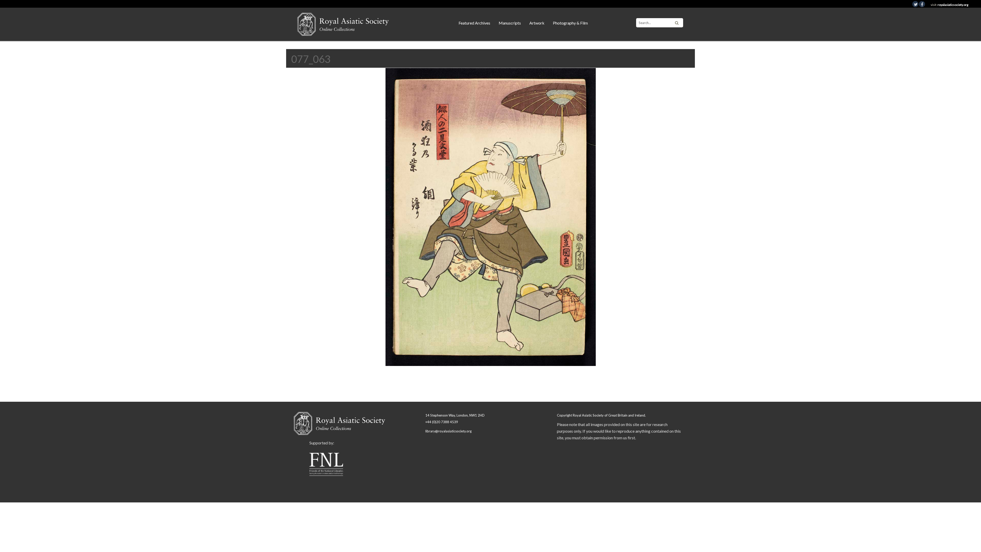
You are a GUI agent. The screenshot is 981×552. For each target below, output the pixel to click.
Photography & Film (570, 22)
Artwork (536, 22)
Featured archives (474, 22)
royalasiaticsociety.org (953, 5)
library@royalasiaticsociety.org (448, 431)
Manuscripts (510, 22)
